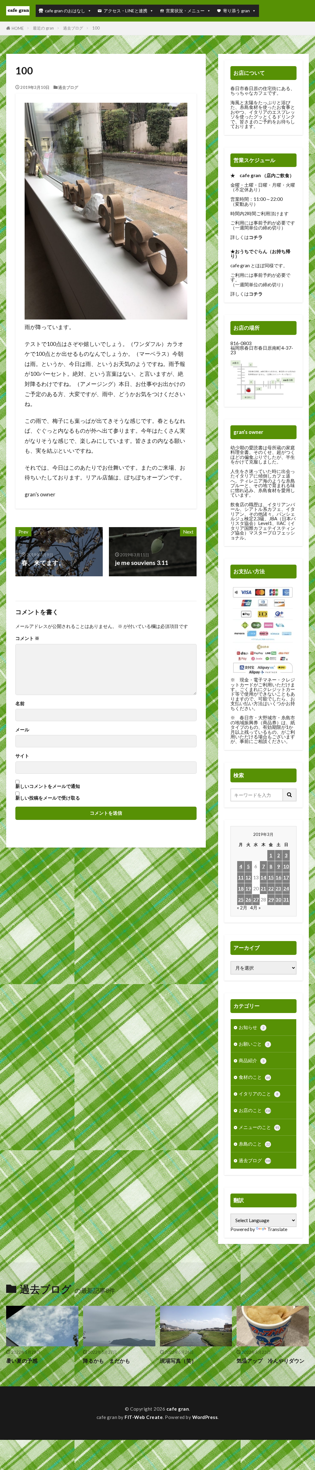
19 (248, 888)
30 (278, 899)
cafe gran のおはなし (65, 10)
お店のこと (255, 1110)
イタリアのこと (258, 1093)
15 (271, 877)
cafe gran (177, 1409)
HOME (18, 28)
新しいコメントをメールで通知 (47, 786)
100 (96, 28)
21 (263, 888)
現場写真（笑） (178, 1361)
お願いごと (254, 1044)
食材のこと (254, 1077)
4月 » (255, 907)
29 (271, 899)
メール (22, 729)
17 (286, 877)
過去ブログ (73, 28)
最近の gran (43, 28)
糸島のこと (254, 1143)
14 (263, 877)
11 (241, 877)
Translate (277, 1229)
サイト (22, 755)
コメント (27, 638)
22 (271, 888)
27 (256, 899)
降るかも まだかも (106, 1361)
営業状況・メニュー (185, 10)
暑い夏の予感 (24, 1361)
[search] (290, 795)
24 (286, 888)
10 (286, 866)
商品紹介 (251, 1060)
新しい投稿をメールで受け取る (47, 798)
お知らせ (251, 1027)
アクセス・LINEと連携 (125, 10)
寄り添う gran (236, 10)
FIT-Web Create (144, 1417)
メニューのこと (259, 1127)
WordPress (205, 1417)
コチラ (256, 237)
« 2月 (242, 907)
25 (241, 899)
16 (278, 877)
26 (248, 899)
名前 (20, 703)
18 (241, 888)
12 (248, 877)
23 (278, 888)
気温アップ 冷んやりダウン (271, 1361)
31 (286, 899)
